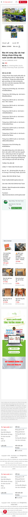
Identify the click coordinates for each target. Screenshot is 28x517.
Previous (4, 15)
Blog (2, 438)
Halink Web (14, 457)
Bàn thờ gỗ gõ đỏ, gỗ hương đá (20, 280)
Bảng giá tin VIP (19, 429)
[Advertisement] (14, 225)
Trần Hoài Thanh (19, 200)
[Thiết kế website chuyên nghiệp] (14, 333)
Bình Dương (20, 263)
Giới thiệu (3, 430)
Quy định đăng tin (6, 432)
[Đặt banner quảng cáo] (14, 363)
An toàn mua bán (5, 436)
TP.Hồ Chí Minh (8, 283)
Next (24, 15)
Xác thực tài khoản (20, 440)
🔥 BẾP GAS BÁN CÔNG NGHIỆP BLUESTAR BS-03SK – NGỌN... (20, 256)
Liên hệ (3, 440)
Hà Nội (5, 264)
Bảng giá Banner (20, 431)
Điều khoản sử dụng (6, 434)
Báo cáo (15, 46)
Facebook (19, 450)
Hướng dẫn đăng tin (20, 438)
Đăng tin (23, 2)
